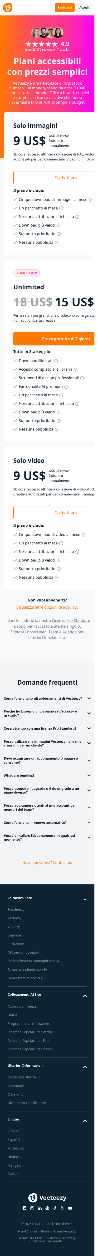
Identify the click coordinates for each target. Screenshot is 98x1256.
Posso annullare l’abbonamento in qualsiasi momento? (39, 837)
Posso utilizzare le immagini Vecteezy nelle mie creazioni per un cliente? (42, 743)
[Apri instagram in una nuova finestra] (32, 1208)
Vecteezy (14, 918)
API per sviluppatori (23, 952)
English (14, 1131)
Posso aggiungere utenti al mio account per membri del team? (40, 807)
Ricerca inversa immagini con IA (33, 961)
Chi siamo (15, 1094)
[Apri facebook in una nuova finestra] (24, 1208)
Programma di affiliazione (28, 1023)
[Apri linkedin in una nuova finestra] (40, 1208)
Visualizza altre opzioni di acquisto (47, 607)
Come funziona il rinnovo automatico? (35, 822)
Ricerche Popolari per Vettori (30, 1032)
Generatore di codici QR (27, 978)
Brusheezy (16, 909)
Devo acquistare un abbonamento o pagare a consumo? (41, 760)
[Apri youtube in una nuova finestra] (70, 1208)
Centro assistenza (22, 1077)
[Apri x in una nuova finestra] (62, 1208)
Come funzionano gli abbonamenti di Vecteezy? (43, 698)
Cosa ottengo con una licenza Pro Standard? (40, 728)
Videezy (14, 926)
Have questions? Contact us (47, 862)
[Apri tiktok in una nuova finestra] (55, 1208)
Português (16, 1148)
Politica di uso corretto (47, 1241)
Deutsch (14, 1156)
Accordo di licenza (22, 1006)
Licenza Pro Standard (71, 620)
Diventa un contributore (27, 1103)
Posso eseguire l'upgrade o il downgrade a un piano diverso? (41, 790)
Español (14, 1139)
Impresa (14, 935)
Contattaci (16, 1085)
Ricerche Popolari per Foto (28, 1040)
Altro (11, 1173)
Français (14, 1165)
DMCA (12, 1015)
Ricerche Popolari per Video (30, 1049)
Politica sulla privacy (61, 1238)
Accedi (84, 7)
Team (53, 632)
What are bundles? (19, 775)
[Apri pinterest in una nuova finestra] (47, 1208)
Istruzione (16, 943)
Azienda (69, 632)
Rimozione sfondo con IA (27, 969)
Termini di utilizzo (31, 1238)
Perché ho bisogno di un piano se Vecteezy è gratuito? (40, 713)
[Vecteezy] (7, 7)
